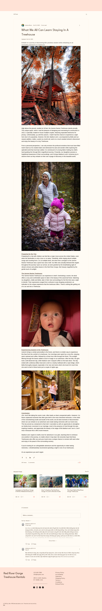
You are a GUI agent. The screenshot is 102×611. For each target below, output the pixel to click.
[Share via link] (34, 457)
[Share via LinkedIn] (30, 457)
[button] (86, 14)
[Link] (40, 587)
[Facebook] (34, 587)
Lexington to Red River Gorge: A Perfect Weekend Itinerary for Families (25, 491)
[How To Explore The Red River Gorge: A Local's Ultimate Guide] (51, 481)
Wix (4, 605)
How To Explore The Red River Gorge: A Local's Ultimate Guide (51, 491)
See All (86, 471)
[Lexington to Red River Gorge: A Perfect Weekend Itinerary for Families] (25, 481)
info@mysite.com (39, 574)
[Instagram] (37, 587)
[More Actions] (79, 524)
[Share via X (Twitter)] (26, 457)
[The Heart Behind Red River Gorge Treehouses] (76, 481)
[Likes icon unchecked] (26, 544)
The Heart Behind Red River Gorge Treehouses (75, 491)
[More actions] (79, 25)
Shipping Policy (60, 578)
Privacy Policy (59, 572)
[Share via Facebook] (22, 457)
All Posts (16, 14)
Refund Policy (59, 584)
